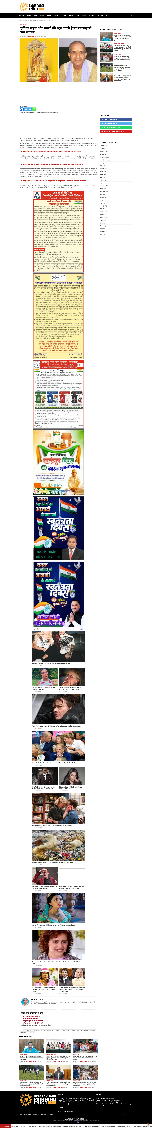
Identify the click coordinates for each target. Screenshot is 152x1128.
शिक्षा (101, 226)
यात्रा (101, 208)
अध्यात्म (21, 24)
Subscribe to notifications (65, 1111)
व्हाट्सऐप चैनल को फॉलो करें (30, 1018)
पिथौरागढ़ (102, 191)
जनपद (56, 15)
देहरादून (79, 1080)
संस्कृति (71, 15)
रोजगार (49, 15)
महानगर (102, 203)
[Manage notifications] (148, 1124)
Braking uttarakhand (28, 1030)
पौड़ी (101, 194)
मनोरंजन (91, 15)
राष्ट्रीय (64, 15)
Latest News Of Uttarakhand (46, 1030)
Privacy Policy (44, 1115)
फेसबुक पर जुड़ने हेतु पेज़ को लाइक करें (33, 1021)
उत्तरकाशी (102, 151)
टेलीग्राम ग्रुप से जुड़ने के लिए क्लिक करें (33, 1023)
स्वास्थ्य (102, 231)
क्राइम (35, 15)
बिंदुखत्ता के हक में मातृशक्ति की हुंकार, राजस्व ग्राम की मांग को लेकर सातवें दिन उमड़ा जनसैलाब (85, 1046)
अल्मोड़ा (102, 148)
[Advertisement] (58, 93)
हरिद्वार (101, 234)
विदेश (101, 223)
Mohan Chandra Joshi (32, 36)
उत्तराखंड (21, 15)
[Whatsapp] (34, 109)
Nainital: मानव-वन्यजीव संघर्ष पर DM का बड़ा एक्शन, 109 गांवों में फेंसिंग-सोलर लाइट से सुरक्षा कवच (31, 1046)
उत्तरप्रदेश (102, 154)
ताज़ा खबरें (100, 15)
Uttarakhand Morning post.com (62, 1030)
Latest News (27, 1115)
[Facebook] (22, 109)
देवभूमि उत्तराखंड (23, 1032)
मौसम (29, 15)
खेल (78, 15)
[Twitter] (26, 109)
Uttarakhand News (75, 1030)
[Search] (132, 15)
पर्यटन (84, 15)
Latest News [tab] (106, 29)
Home (20, 1115)
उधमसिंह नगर (103, 160)
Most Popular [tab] (118, 29)
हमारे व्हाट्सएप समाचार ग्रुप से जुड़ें (31, 1016)
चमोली (101, 171)
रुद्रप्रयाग (102, 217)
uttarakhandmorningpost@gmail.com (112, 1102)
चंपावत (25, 1080)
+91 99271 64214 (106, 1100)
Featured (36, 1030)
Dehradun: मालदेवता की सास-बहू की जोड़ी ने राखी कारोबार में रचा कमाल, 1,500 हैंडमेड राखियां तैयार (85, 1072)
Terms (51, 1115)
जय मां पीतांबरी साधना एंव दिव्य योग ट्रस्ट (88, 1030)
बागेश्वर (102, 197)
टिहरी (101, 177)
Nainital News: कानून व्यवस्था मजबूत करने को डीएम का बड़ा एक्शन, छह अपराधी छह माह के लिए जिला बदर (58, 1072)
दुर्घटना (42, 15)
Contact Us (35, 1115)
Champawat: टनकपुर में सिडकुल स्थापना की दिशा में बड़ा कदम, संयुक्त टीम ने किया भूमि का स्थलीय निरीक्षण (31, 1072)
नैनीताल (25, 1054)
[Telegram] (30, 109)
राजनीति (102, 211)
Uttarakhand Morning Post (78, 1118)
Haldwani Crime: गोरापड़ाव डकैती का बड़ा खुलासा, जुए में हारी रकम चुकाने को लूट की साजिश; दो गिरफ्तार (58, 1046)
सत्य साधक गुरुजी (31, 1032)
